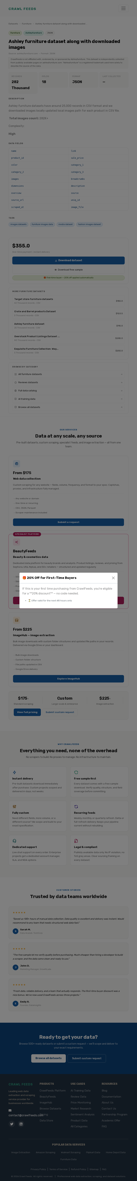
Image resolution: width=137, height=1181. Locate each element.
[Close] (113, 578)
